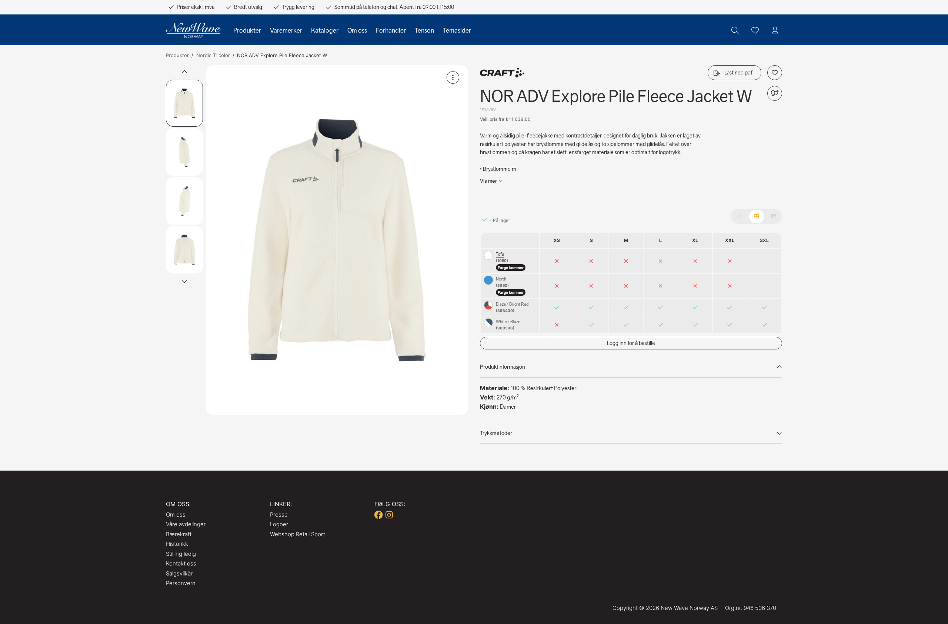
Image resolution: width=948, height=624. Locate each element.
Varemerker (286, 30)
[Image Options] (453, 77)
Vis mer (488, 181)
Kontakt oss (181, 563)
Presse (279, 514)
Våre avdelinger (186, 524)
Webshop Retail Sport (297, 534)
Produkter (247, 30)
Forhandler (391, 30)
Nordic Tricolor (213, 55)
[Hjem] (193, 30)
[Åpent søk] (735, 30)
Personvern (181, 583)
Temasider (457, 30)
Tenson (424, 30)
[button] (337, 240)
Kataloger (324, 30)
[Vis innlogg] (775, 30)
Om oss (357, 30)
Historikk (177, 543)
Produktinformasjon (502, 367)
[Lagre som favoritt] (755, 30)
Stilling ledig (181, 553)
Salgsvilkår (179, 573)
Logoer (279, 524)
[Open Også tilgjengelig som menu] (774, 93)
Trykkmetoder (496, 433)
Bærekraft (178, 534)
